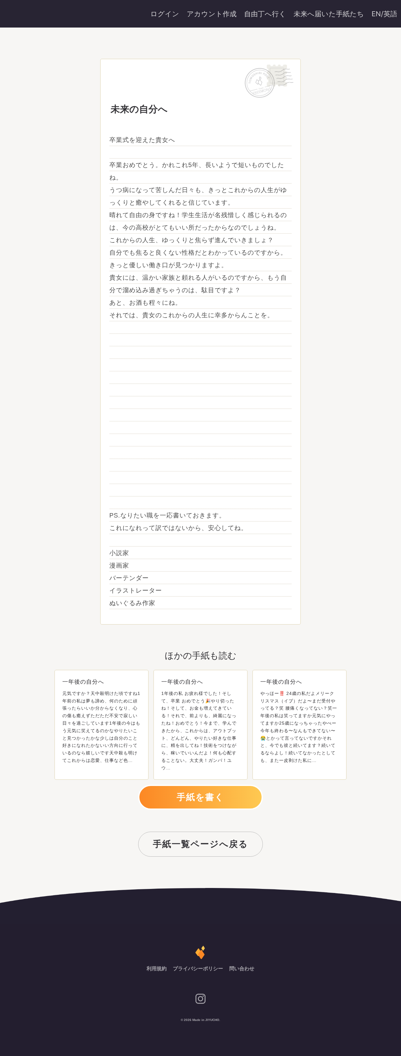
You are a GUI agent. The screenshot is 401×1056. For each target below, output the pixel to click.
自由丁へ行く (265, 14)
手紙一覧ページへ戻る (200, 844)
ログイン (164, 14)
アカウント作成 (212, 14)
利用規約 (157, 968)
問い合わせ (241, 968)
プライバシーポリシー (198, 968)
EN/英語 (384, 14)
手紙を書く (200, 797)
